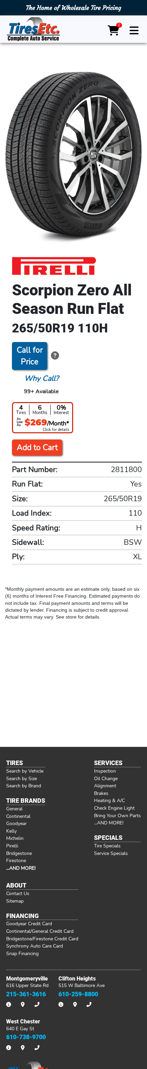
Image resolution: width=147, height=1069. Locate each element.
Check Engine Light (114, 807)
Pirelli (12, 845)
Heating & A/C (109, 800)
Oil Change (106, 778)
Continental (18, 816)
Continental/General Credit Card (40, 931)
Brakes (101, 793)
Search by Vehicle (24, 770)
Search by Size (21, 778)
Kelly (11, 830)
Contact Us (17, 893)
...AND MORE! (108, 822)
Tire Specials (107, 845)
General (14, 808)
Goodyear (16, 823)
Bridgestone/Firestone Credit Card (42, 938)
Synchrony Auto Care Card (34, 945)
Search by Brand (23, 785)
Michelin (15, 838)
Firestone (16, 860)
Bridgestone (19, 853)
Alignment (105, 785)
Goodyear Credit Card (29, 923)
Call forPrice (30, 356)
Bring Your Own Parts (117, 815)
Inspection (105, 770)
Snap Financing (22, 953)
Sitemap (15, 900)
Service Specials (111, 853)
